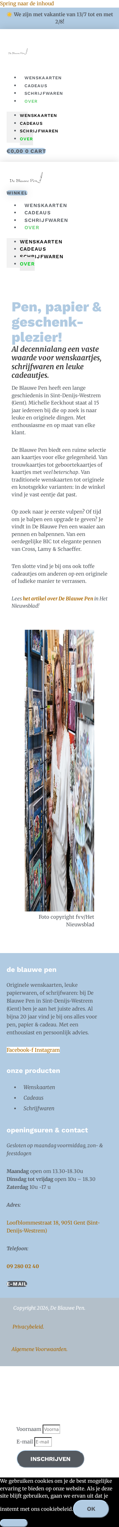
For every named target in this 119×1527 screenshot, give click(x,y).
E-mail (25, 1441)
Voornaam (30, 1429)
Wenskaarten (38, 115)
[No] (14, 1523)
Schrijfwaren (43, 93)
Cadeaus (31, 123)
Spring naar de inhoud (27, 3)
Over (31, 101)
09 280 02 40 (23, 1266)
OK (91, 1508)
